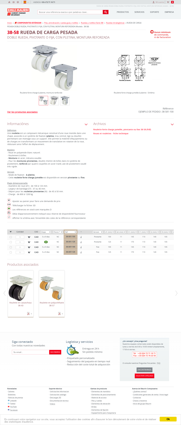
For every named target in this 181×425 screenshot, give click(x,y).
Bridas (94, 407)
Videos (52, 404)
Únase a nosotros (140, 400)
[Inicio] (9, 2)
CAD (36, 237)
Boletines (12, 394)
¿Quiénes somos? (140, 391)
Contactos (137, 397)
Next (88, 64)
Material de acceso (98, 397)
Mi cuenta (160, 2)
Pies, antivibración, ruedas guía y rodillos (61, 23)
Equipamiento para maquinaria (103, 413)
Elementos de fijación (99, 410)
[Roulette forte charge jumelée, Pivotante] (54, 100)
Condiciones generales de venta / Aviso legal (150, 394)
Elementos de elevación (100, 403)
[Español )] (25, 2)
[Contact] (13, 2)
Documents (29, 313)
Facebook (14, 410)
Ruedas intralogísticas (115, 23)
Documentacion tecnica (59, 400)
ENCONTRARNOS (144, 369)
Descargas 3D (55, 397)
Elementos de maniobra (100, 391)
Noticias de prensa (15, 397)
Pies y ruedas (96, 400)
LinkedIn (13, 400)
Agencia (44, 2)
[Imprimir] (18, 2)
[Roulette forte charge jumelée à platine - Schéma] (137, 70)
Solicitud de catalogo (58, 394)
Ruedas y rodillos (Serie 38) (92, 23)
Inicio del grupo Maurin (142, 403)
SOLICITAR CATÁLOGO (144, 376)
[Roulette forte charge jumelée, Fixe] (65, 100)
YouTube (13, 407)
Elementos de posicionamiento (103, 394)
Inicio (9, 23)
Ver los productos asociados (22, 112)
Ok (168, 419)
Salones (11, 391)
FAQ (158, 363)
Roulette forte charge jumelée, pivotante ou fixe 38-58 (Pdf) (122, 130)
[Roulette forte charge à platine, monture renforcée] (54, 70)
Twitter (13, 403)
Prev (20, 64)
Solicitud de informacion (59, 391)
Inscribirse (55, 352)
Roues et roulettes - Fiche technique (110, 133)
